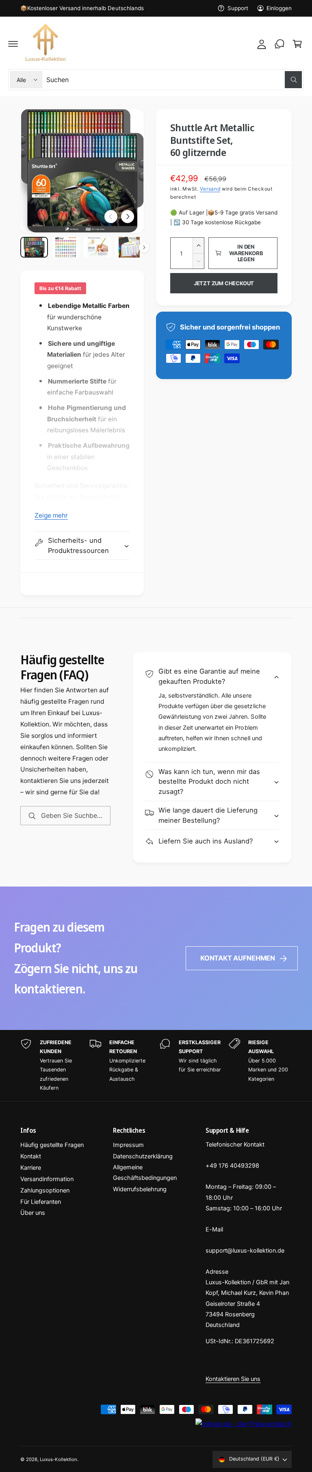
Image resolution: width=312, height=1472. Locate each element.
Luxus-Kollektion (58, 1459)
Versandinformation (47, 1179)
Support (238, 8)
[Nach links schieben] (110, 216)
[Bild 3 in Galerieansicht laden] (97, 247)
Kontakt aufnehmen (237, 958)
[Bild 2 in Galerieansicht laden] (66, 247)
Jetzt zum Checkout (224, 283)
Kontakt (30, 1156)
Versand (210, 189)
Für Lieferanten (40, 1201)
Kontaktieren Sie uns (233, 1379)
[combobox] (174, 79)
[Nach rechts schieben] (127, 216)
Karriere (30, 1167)
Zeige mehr (51, 515)
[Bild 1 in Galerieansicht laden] (34, 247)
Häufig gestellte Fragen (52, 1145)
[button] (13, 44)
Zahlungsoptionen (44, 1190)
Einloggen (279, 8)
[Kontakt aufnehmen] (279, 44)
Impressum (128, 1145)
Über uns (32, 1212)
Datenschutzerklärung (143, 1156)
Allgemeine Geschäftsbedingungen (145, 1173)
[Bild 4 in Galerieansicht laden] (129, 247)
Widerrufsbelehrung (140, 1189)
